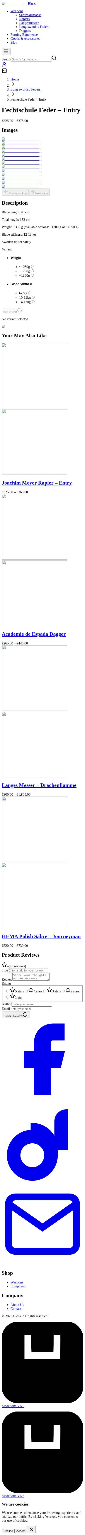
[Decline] (31, 1529)
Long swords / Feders (34, 27)
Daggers (25, 31)
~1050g (24, 267)
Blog (13, 42)
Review (7, 979)
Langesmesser (29, 23)
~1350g (24, 275)
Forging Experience (24, 34)
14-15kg (25, 302)
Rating (6, 983)
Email (6, 1009)
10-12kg (25, 297)
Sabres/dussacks (30, 15)
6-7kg (23, 293)
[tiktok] (42, 1181)
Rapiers (24, 19)
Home (14, 79)
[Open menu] (6, 51)
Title (5, 970)
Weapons (16, 11)
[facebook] (42, 1099)
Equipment (18, 1286)
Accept (20, 1531)
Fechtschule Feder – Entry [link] (28, 99)
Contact (15, 1309)
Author (7, 1004)
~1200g (24, 271)
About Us (17, 1305)
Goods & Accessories (25, 38)
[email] (42, 1264)
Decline (8, 1531)
